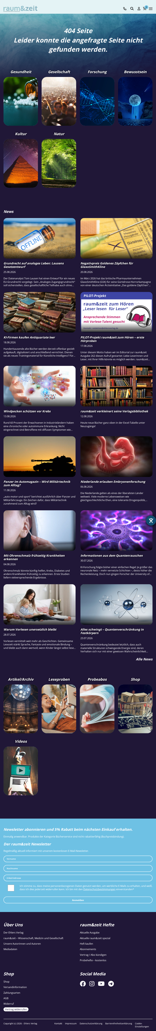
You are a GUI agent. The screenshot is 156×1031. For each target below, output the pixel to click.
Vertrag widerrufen (16, 1009)
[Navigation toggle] (150, 8)
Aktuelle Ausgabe (89, 932)
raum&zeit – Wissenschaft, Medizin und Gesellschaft (33, 938)
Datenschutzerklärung (91, 1023)
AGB (6, 998)
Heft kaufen (86, 943)
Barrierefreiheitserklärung (118, 1023)
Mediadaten (10, 949)
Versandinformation (15, 987)
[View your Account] (139, 8)
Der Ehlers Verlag (13, 932)
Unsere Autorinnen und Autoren (22, 943)
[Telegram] (111, 983)
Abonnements (88, 949)
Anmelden (78, 900)
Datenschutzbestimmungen (99, 889)
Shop (6, 981)
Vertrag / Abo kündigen (93, 954)
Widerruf (9, 1004)
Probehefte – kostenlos (93, 960)
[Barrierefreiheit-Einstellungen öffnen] (151, 521)
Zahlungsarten (12, 992)
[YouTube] (101, 983)
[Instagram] (91, 983)
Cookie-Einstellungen (142, 1025)
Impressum (71, 1023)
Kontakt (58, 1023)
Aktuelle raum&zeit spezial (95, 938)
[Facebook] (83, 983)
